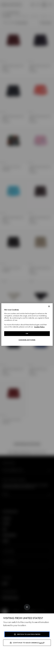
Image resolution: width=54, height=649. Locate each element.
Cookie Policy (39, 327)
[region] (27, 324)
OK (27, 333)
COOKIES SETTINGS (27, 340)
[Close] (27, 607)
